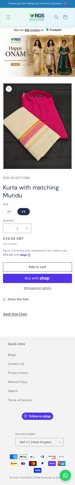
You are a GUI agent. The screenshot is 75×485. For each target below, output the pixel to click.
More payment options (37, 287)
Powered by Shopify (53, 477)
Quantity (8, 220)
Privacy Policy (18, 372)
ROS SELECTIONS (30, 477)
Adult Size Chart (15, 314)
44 (24, 211)
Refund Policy (18, 382)
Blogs (12, 354)
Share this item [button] (18, 299)
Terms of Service (20, 400)
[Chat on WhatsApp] (65, 475)
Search (13, 391)
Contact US (16, 363)
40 (11, 212)
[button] (8, 17)
